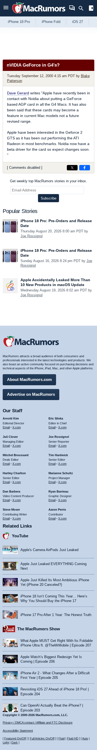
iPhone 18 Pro (19, 22)
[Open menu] (6, 8)
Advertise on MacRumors (31, 394)
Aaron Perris (57, 509)
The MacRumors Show (38, 629)
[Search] (83, 8)
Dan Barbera (11, 491)
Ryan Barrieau (58, 491)
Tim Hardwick (58, 455)
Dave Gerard (18, 93)
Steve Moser (11, 509)
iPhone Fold (51, 22)
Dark (14, 742)
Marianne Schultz (60, 473)
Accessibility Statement (18, 730)
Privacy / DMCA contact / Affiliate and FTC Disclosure (37, 722)
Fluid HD (72, 738)
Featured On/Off (15, 738)
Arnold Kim (11, 418)
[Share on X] (72, 167)
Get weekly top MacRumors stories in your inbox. (48, 181)
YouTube (20, 536)
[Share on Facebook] (84, 167)
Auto (85, 738)
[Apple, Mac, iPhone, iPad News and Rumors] (39, 14)
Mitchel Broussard (16, 455)
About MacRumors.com (29, 379)
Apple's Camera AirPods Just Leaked (49, 550)
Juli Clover (10, 436)
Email (6, 427)
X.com (16, 427)
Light (6, 742)
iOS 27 (77, 22)
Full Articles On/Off (42, 738)
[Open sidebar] (91, 9)
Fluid (61, 738)
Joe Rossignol (31, 236)
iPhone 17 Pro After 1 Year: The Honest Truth (55, 615)
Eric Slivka (55, 418)
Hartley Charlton (14, 473)
